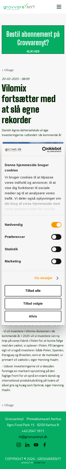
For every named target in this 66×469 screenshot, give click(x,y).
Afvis (33, 316)
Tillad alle (33, 290)
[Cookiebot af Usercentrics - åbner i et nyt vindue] (46, 149)
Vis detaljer (43, 278)
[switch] (56, 237)
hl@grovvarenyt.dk (33, 436)
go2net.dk (39, 462)
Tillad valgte (33, 303)
